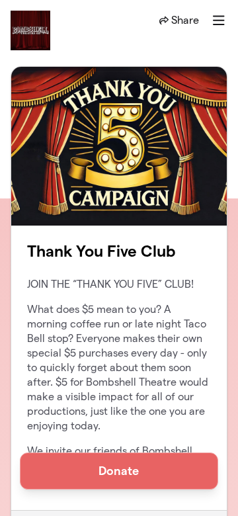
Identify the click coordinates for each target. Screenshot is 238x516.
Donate (119, 470)
